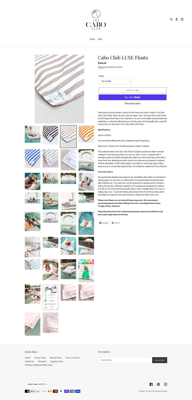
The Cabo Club (149, 391)
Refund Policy (55, 357)
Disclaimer (42, 361)
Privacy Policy (40, 357)
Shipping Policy (56, 361)
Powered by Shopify (161, 391)
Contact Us (29, 361)
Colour (101, 76)
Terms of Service (72, 357)
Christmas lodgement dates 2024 (38, 365)
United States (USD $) (36, 384)
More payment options (133, 103)
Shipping (101, 67)
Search (28, 357)
